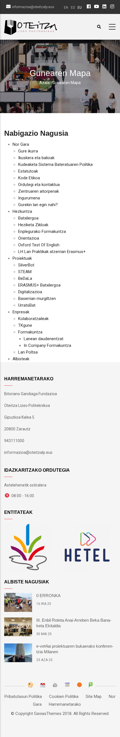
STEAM (25, 271)
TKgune (25, 325)
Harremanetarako (65, 704)
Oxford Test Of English (38, 244)
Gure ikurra (28, 151)
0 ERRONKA (48, 595)
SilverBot (26, 265)
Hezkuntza (22, 211)
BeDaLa (25, 278)
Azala (44, 82)
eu (80, 7)
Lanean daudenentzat (43, 338)
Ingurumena (29, 198)
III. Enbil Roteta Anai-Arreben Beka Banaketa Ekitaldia (73, 623)
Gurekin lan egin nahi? (38, 204)
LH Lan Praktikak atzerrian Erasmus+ (52, 251)
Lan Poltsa (28, 352)
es (73, 7)
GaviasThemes (47, 713)
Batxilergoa (28, 218)
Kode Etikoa (29, 177)
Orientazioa (28, 238)
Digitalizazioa (30, 291)
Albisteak (21, 358)
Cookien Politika (63, 696)
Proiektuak (22, 258)
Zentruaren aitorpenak (38, 191)
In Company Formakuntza (47, 345)
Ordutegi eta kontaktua (39, 184)
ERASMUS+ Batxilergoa (39, 285)
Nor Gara (21, 144)
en (66, 7)
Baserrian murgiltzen (37, 298)
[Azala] (30, 26)
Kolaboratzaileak (33, 318)
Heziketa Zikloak (33, 224)
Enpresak (21, 311)
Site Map (94, 696)
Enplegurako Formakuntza (42, 231)
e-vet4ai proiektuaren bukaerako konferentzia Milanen (74, 649)
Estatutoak (28, 171)
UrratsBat (26, 305)
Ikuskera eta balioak (36, 157)
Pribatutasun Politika (23, 696)
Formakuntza (30, 332)
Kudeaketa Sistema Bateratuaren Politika (55, 164)
